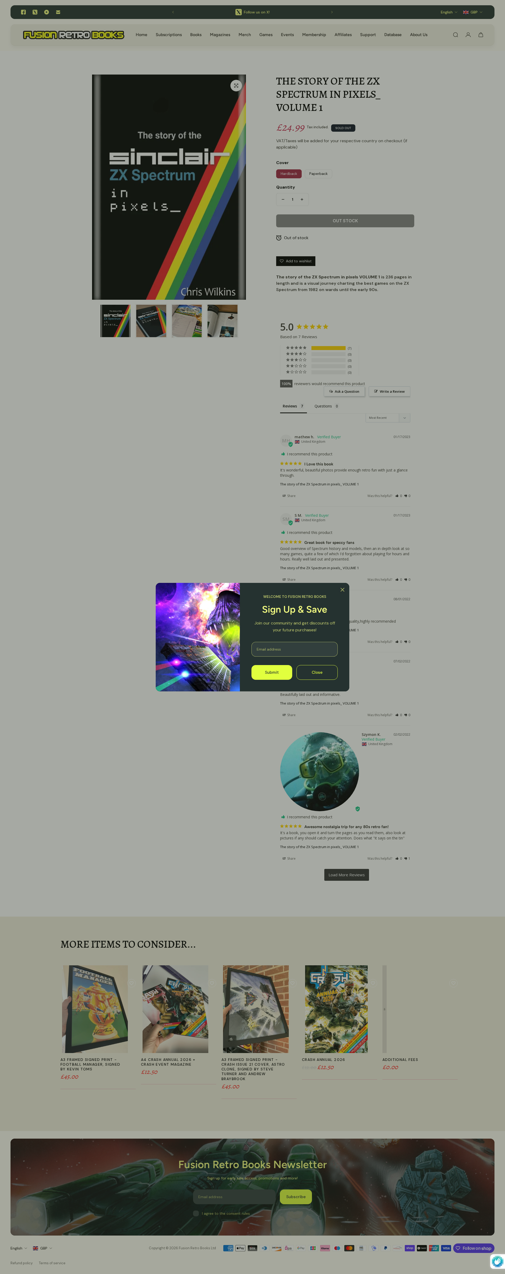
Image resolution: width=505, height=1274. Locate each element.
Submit (272, 672)
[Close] (342, 589)
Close (317, 672)
